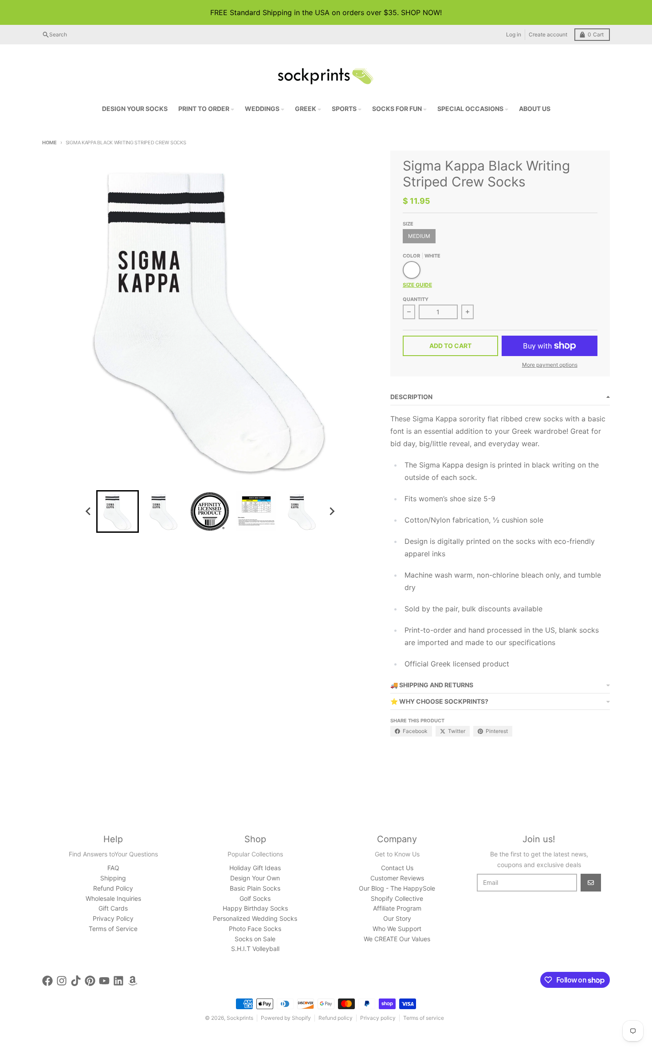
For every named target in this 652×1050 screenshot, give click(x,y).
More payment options (549, 364)
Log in (513, 34)
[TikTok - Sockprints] (76, 980)
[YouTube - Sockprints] (104, 980)
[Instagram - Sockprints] (61, 980)
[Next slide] (331, 511)
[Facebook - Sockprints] (47, 980)
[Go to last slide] (88, 511)
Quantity (415, 299)
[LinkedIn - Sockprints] (118, 980)
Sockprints (240, 1017)
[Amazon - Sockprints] (132, 980)
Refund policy (335, 1017)
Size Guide (417, 284)
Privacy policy (378, 1017)
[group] (117, 511)
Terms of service (423, 1017)
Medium (419, 236)
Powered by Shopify (286, 1017)
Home (49, 142)
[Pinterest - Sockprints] (90, 980)
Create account (548, 34)
